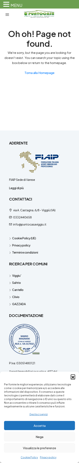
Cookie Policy (29, 457)
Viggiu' (16, 275)
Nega (39, 437)
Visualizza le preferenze (39, 448)
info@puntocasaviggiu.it (29, 224)
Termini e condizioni (25, 252)
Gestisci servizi (38, 414)
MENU (16, 5)
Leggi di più (16, 188)
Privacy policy (48, 457)
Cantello (17, 290)
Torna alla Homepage (39, 73)
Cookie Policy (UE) (24, 238)
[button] (73, 377)
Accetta (40, 425)
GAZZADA (19, 304)
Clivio (15, 297)
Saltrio (16, 282)
